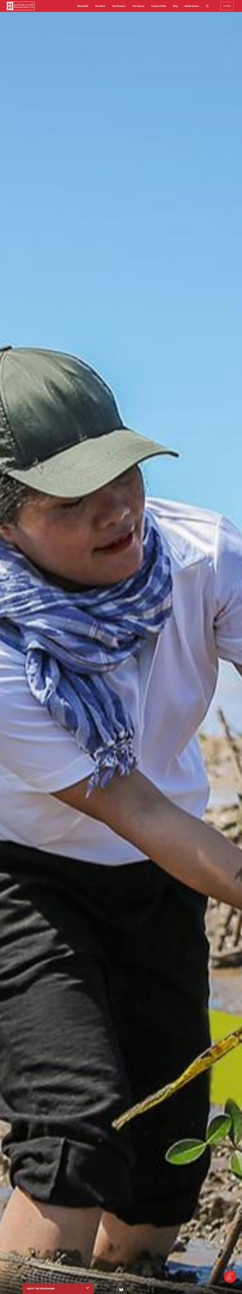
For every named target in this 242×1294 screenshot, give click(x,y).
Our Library (138, 6)
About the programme (41, 1288)
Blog (175, 6)
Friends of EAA (158, 6)
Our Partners (118, 6)
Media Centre (192, 6)
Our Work (100, 6)
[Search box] (207, 6)
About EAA (82, 6)
